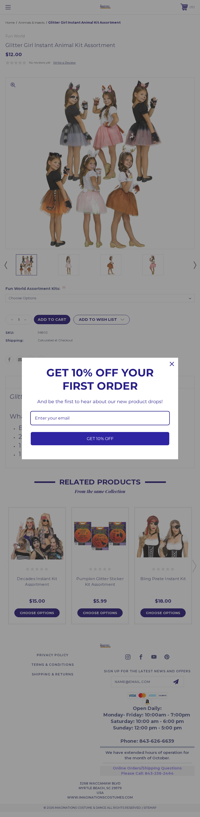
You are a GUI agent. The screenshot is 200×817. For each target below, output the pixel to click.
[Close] (172, 364)
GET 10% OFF (100, 438)
